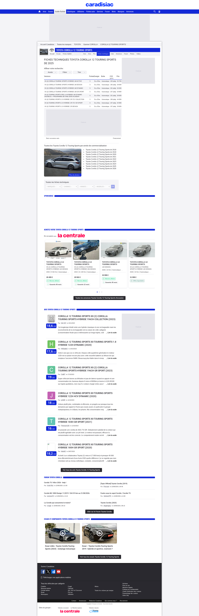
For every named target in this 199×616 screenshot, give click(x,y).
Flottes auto (90, 11)
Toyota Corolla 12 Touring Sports (74, 50)
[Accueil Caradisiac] (39, 11)
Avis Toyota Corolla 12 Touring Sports (59, 309)
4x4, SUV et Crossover (75, 590)
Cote (112, 54)
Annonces (129, 11)
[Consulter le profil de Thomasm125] (51, 425)
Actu (44, 11)
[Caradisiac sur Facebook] (43, 572)
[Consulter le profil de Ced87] (51, 374)
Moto (114, 11)
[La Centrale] (69, 613)
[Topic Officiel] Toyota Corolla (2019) (114, 484)
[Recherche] (154, 11)
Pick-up (70, 592)
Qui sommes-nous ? (111, 601)
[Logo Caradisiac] (99, 8)
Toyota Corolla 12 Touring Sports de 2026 (101, 168)
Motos (96, 586)
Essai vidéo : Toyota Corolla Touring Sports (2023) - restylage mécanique (60, 547)
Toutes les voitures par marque (104, 590)
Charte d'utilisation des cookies (132, 591)
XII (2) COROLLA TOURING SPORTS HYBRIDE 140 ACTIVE (63, 81)
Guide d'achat (60, 11)
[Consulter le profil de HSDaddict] (51, 348)
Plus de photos (74, 175)
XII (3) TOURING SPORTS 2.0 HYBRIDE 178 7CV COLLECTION (64, 99)
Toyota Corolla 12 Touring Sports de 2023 (101, 161)
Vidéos (139, 54)
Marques (121, 11)
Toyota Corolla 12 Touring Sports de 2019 (101, 152)
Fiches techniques (103, 54)
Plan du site (126, 585)
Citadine (43, 586)
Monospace (44, 594)
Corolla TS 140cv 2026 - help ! (55, 483)
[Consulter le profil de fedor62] (51, 450)
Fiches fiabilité (67, 54)
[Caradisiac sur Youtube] (58, 572)
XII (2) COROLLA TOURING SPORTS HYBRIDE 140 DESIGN (63, 84)
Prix (94, 54)
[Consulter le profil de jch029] (51, 399)
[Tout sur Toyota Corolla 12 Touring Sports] (44, 54)
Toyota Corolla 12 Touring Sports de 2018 (101, 150)
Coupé (70, 586)
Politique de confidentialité (130, 589)
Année (50, 72)
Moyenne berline (46, 588)
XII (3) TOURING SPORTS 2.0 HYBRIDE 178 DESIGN (61, 106)
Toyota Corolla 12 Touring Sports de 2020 (101, 154)
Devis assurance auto (52, 138)
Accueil (52, 54)
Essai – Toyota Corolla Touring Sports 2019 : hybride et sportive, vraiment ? (97, 547)
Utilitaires (80, 11)
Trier (79, 72)
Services (100, 11)
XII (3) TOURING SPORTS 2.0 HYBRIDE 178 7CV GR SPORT (64, 103)
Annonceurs (82, 601)
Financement (117, 138)
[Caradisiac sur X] (48, 572)
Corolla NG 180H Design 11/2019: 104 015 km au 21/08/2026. (67, 493)
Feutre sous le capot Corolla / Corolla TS (116, 493)
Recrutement (123, 601)
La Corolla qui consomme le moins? (57, 503)
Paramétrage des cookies (130, 593)
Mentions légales (128, 587)
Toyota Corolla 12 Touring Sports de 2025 (101, 166)
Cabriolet (70, 588)
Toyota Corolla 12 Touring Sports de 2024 (101, 164)
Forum (107, 11)
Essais (50, 11)
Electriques (71, 11)
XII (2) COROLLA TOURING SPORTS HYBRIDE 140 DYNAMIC (64, 88)
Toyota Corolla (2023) (109, 503)
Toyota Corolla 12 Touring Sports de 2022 (101, 159)
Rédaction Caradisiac (95, 601)
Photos (132, 54)
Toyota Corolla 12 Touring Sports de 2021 (101, 157)
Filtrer (65, 72)
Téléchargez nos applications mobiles (57, 577)
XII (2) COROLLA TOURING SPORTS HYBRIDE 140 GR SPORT (64, 92)
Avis (84, 54)
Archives (125, 583)
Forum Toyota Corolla (53, 477)
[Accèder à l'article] (62, 533)
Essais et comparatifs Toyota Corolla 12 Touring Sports (67, 519)
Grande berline (45, 590)
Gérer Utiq (126, 595)
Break (42, 592)
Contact (74, 601)
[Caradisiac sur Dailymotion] (53, 572)
